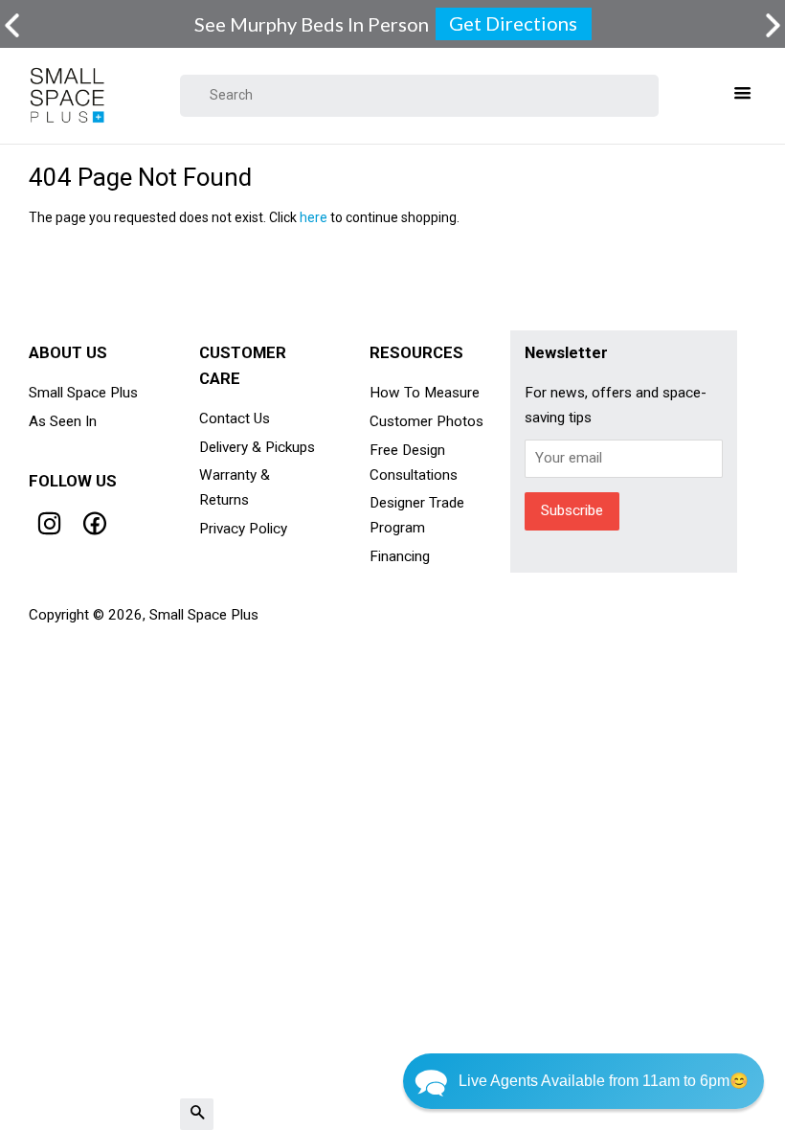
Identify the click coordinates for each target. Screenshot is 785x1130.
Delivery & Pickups (257, 447)
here (313, 217)
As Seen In (63, 421)
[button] (583, 1081)
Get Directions (513, 22)
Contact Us (234, 418)
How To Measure (425, 392)
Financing (400, 556)
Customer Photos (426, 421)
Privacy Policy (243, 528)
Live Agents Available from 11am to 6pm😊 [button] (604, 1081)
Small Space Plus (83, 392)
